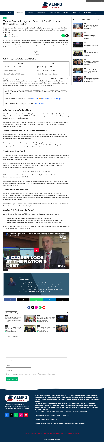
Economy (30, 13)
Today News (19, 13)
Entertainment (40, 13)
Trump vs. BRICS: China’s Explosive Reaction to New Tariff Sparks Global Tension (46, 329)
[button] (95, 13)
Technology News (54, 13)
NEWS (6, 315)
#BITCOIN (34, 99)
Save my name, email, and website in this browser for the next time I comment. (31, 374)
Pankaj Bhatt (12, 34)
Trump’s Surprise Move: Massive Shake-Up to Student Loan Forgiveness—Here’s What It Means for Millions (13, 319)
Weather (66, 13)
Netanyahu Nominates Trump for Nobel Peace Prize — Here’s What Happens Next (13, 329)
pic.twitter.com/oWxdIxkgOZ (51, 99)
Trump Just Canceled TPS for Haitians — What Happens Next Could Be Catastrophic (90, 71)
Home (10, 13)
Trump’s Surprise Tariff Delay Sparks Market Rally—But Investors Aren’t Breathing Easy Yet (46, 319)
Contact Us (87, 13)
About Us (75, 13)
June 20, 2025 (39, 104)
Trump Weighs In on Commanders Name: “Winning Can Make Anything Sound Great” (91, 80)
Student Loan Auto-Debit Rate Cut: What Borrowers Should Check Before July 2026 (91, 27)
